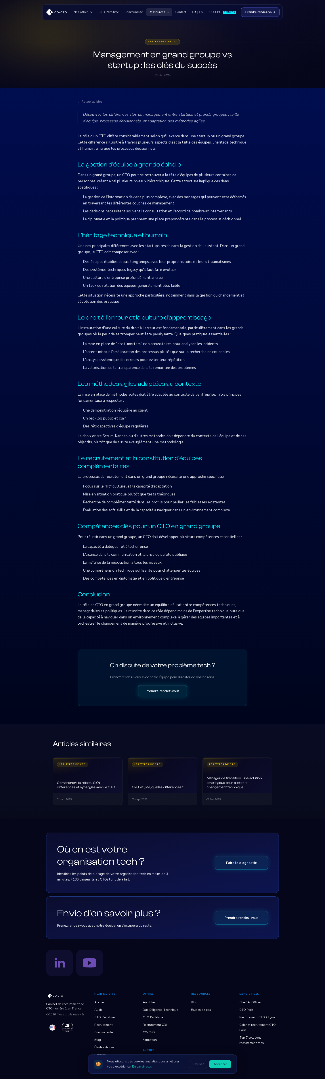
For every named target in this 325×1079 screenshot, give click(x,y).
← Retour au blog (90, 102)
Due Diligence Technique (160, 1010)
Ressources (157, 12)
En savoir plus (142, 1066)
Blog (97, 1040)
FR (194, 12)
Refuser (198, 1064)
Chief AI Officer (250, 1002)
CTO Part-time (109, 12)
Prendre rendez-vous (260, 12)
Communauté (134, 12)
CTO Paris (246, 1010)
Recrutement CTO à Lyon (257, 1017)
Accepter (220, 1064)
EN (201, 12)
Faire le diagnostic (241, 862)
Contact (180, 12)
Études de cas (104, 1047)
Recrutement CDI (155, 1025)
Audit (98, 1010)
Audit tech (150, 1002)
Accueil (99, 1002)
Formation (150, 1040)
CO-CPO (222, 12)
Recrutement (103, 1025)
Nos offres (81, 12)
